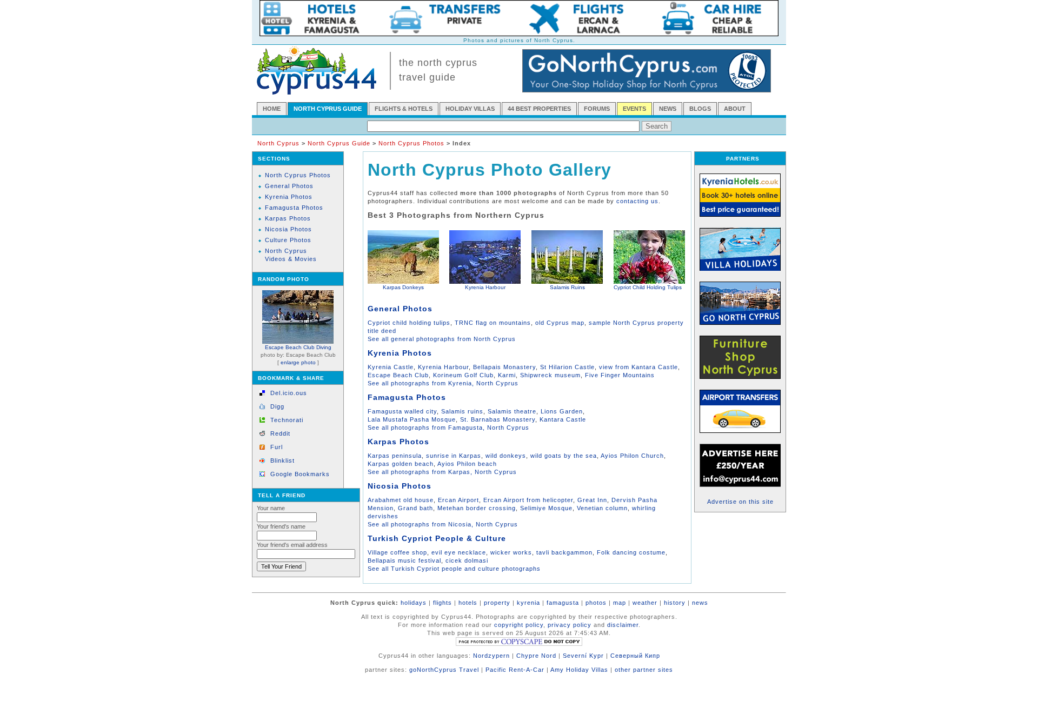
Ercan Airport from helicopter (528, 500)
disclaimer (622, 625)
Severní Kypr (583, 655)
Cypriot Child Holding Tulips (648, 287)
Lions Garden (562, 411)
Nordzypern (491, 655)
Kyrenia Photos (288, 196)
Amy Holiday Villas (579, 669)
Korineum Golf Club (463, 375)
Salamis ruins (462, 411)
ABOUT (735, 108)
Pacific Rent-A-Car (514, 669)
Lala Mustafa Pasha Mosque (412, 419)
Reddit (280, 433)
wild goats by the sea (563, 455)
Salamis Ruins (567, 287)
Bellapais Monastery (504, 367)
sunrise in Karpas (453, 455)
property (497, 602)
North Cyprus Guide (339, 143)
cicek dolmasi (466, 560)
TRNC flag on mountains (493, 322)
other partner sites (644, 669)
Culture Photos (288, 240)
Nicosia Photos (288, 229)
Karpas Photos (288, 218)
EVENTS (634, 108)
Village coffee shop (397, 552)
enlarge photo (298, 362)
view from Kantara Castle (638, 367)
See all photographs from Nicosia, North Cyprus (443, 524)
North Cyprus (278, 143)
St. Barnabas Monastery (497, 419)
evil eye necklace (458, 552)
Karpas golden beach (401, 463)
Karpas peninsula (395, 455)
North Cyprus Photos (412, 143)
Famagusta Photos (294, 207)
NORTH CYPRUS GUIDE (328, 108)
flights (442, 602)
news (700, 602)
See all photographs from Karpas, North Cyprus (442, 472)
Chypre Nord (536, 655)
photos (596, 602)
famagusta (563, 602)
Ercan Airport (458, 500)
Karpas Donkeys (403, 287)
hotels (467, 602)
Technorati (286, 420)
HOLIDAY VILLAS (470, 108)
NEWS (667, 108)
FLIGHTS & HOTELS (403, 108)
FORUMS (597, 108)
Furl (276, 447)
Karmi (507, 375)
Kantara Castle (563, 419)
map (619, 602)
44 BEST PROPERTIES (539, 108)
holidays (414, 602)
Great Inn (592, 500)
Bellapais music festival (404, 560)
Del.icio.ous (288, 393)
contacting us (637, 201)
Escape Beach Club (398, 375)
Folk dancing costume (631, 552)
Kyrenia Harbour (485, 287)
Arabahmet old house (401, 500)
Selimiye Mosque (546, 508)
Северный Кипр (635, 655)
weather (645, 602)
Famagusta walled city (402, 411)
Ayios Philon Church (632, 455)
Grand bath (415, 508)
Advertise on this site (740, 501)
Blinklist (282, 460)
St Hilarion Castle (567, 367)
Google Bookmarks (300, 474)
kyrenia (528, 602)
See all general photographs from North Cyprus (442, 339)
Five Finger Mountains (620, 375)
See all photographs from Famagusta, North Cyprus (448, 427)
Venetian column (602, 508)
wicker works (511, 552)
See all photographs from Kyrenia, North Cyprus (443, 383)
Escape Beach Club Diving (298, 347)
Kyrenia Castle (391, 367)
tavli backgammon (564, 552)
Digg (277, 406)
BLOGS (700, 108)
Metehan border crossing (476, 508)
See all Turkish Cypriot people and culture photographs (454, 568)
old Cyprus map (559, 322)
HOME (272, 108)
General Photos (289, 186)
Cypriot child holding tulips (409, 322)
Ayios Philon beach (467, 463)
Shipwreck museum (550, 375)
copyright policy (518, 625)
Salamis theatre (512, 411)
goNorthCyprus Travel (444, 669)
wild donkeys (505, 455)
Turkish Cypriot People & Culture (437, 538)
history (675, 602)
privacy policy (569, 625)
